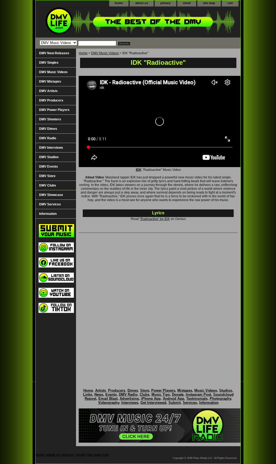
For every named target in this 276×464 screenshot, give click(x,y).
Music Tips (160, 394)
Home (83, 53)
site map (209, 3)
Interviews (129, 403)
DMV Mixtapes (50, 81)
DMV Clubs (47, 185)
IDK (139, 170)
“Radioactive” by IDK (155, 219)
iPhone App (151, 399)
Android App (173, 399)
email (187, 3)
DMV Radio (47, 138)
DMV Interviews (51, 148)
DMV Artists (48, 91)
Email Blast (108, 399)
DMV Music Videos (105, 53)
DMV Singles (48, 63)
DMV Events (48, 166)
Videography (108, 403)
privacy (165, 3)
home (119, 3)
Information (48, 214)
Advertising (129, 399)
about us (141, 3)
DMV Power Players (54, 110)
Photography (220, 399)
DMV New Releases (54, 53)
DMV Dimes (48, 129)
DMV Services (50, 204)
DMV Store (47, 176)
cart (230, 3)
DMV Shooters (50, 119)
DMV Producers (51, 100)
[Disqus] (158, 305)
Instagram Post (198, 394)
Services (190, 403)
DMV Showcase (51, 195)
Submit (174, 403)
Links (87, 394)
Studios (225, 390)
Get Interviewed (153, 403)
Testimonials (197, 399)
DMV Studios (49, 157)
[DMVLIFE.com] (103, 22)
